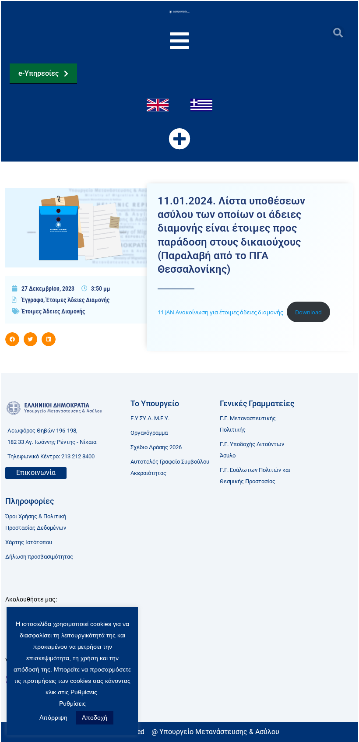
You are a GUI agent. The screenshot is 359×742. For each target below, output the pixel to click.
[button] (338, 32)
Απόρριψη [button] (53, 717)
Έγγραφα (32, 299)
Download (308, 312)
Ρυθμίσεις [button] (72, 703)
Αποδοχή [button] (94, 717)
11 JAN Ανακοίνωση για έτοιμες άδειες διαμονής (220, 312)
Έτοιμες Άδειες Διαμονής (77, 299)
